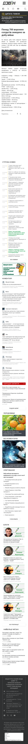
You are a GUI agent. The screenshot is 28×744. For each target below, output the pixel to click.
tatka (7, 321)
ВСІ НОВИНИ (14, 259)
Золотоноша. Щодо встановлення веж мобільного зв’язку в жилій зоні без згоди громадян (14, 401)
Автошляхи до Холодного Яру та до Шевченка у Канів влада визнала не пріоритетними (13, 540)
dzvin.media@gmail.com (12, 691)
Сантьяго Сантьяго (11, 309)
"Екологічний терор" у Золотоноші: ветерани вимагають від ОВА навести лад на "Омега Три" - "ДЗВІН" (13, 378)
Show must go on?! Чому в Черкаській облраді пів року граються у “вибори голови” (12, 578)
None (7, 291)
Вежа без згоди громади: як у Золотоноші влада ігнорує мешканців (13, 387)
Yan (7, 334)
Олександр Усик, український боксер (14, 494)
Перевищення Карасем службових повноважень (12, 394)
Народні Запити (11, 384)
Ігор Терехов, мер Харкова (12, 500)
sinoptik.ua (18, 740)
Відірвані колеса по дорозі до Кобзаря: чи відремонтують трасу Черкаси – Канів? (14, 559)
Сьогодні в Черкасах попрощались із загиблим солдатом (11, 342)
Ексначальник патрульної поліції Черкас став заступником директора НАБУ (14, 363)
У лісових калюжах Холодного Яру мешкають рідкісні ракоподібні (14, 317)
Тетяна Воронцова (19, 562)
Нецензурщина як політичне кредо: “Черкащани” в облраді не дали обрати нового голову (13, 597)
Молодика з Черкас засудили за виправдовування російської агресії (11, 329)
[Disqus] (14, 136)
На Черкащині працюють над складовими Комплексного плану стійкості (13, 287)
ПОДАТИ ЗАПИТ (14, 408)
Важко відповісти (9, 515)
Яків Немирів (18, 581)
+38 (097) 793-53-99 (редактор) (14, 693)
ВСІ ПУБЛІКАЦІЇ (14, 624)
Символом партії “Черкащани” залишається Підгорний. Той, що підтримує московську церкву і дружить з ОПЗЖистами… (13, 616)
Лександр (9, 357)
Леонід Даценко (18, 544)
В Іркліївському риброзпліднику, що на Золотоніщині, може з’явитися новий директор (12, 303)
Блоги (13, 544)
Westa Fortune (10, 282)
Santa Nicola (9, 347)
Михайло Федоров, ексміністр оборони (15, 487)
